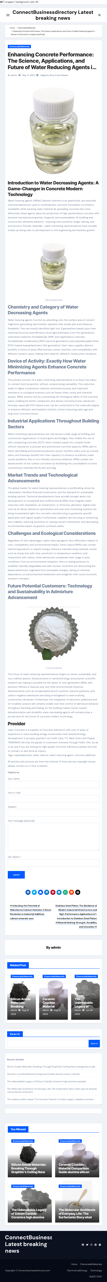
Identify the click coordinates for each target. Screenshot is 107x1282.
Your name (14, 778)
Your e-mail (14, 792)
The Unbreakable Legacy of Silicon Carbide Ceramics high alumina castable (46, 1081)
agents (45, 75)
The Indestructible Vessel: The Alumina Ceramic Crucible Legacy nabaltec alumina (50, 1099)
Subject (12, 806)
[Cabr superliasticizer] (53, 266)
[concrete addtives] (53, 634)
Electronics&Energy (77, 1270)
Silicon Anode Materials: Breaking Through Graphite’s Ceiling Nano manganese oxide (51, 1066)
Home (74, 1264)
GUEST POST (95, 1276)
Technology (96, 1270)
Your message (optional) (21, 820)
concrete (55, 75)
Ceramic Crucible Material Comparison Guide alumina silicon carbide (43, 1074)
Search (15, 1034)
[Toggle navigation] (7, 15)
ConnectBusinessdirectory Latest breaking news (53, 15)
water (65, 75)
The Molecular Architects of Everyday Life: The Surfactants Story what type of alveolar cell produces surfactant (77, 1217)
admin (56, 947)
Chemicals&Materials (19, 46)
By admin (12, 75)
